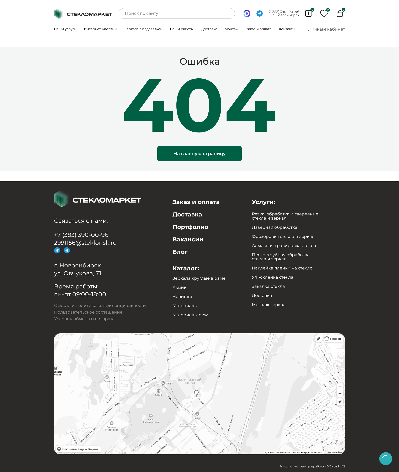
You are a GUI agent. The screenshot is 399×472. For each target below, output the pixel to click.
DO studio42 (335, 466)
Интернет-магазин (100, 29)
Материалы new (190, 315)
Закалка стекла (268, 286)
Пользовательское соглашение (88, 312)
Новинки (182, 296)
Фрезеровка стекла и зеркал (283, 236)
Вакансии (187, 239)
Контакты (287, 29)
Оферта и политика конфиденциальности (100, 305)
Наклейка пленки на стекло (282, 268)
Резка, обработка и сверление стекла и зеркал (285, 216)
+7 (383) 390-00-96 (81, 235)
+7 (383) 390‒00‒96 (283, 12)
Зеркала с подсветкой (143, 29)
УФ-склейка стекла (272, 277)
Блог (179, 252)
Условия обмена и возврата (84, 319)
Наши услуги (65, 29)
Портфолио (190, 227)
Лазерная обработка (274, 227)
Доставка (209, 29)
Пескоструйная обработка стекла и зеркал (281, 257)
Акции (179, 287)
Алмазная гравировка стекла (284, 245)
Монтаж (231, 29)
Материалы (185, 306)
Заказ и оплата (258, 29)
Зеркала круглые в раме (198, 278)
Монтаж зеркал (269, 305)
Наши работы (182, 29)
